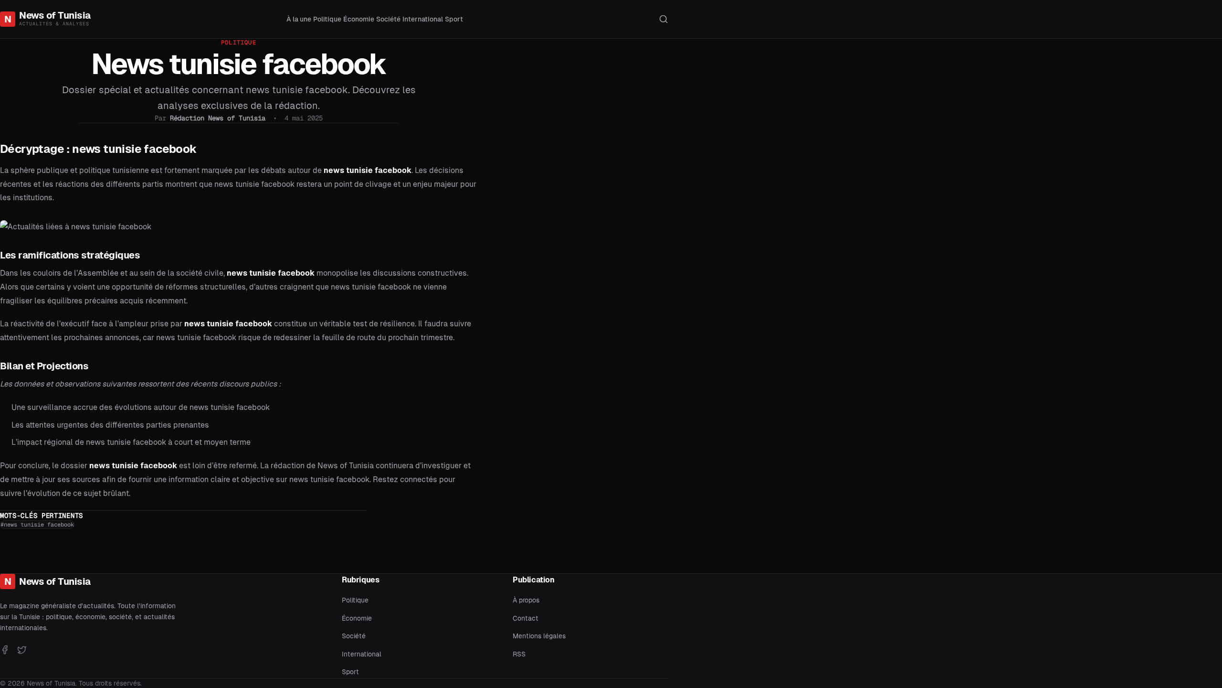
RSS (519, 654)
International (422, 19)
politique (238, 42)
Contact (525, 618)
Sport (454, 19)
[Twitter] (22, 650)
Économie (358, 19)
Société (388, 19)
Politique (327, 19)
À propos (526, 600)
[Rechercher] (663, 19)
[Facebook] (5, 650)
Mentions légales (539, 636)
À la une (298, 19)
